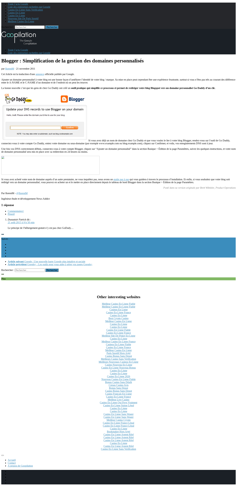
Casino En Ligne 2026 (118, 376)
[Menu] (2, 455)
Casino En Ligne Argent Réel (119, 434)
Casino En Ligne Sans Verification (25, 9)
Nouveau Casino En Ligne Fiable (118, 379)
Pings (11, 214)
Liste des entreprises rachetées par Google (29, 6)
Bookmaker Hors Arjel (118, 431)
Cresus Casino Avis (118, 385)
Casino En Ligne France (118, 312)
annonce (40, 74)
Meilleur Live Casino (118, 399)
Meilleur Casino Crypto (119, 420)
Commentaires (16, 211)
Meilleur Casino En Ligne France (119, 341)
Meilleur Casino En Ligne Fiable (118, 303)
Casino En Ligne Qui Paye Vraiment (118, 402)
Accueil (12, 460)
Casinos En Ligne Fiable (118, 344)
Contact (12, 463)
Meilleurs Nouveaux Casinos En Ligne (118, 361)
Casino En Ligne (16, 12)
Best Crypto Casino (118, 318)
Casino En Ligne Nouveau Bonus (118, 367)
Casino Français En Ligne (118, 393)
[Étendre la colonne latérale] (2, 234)
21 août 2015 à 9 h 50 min (21, 222)
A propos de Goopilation (20, 465)
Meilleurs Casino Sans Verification (118, 359)
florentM (9, 68)
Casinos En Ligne (118, 309)
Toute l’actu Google (18, 4)
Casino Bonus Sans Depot (118, 356)
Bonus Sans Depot (118, 388)
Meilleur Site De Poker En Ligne (118, 335)
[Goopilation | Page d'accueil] (21, 44)
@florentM (22, 193)
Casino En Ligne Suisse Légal (118, 405)
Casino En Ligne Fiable (118, 330)
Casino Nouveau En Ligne (118, 364)
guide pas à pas (121, 179)
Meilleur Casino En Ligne (21, 21)
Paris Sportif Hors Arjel (118, 353)
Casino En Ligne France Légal (118, 422)
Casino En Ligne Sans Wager (118, 414)
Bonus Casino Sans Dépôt (118, 382)
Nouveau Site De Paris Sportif (23, 18)
